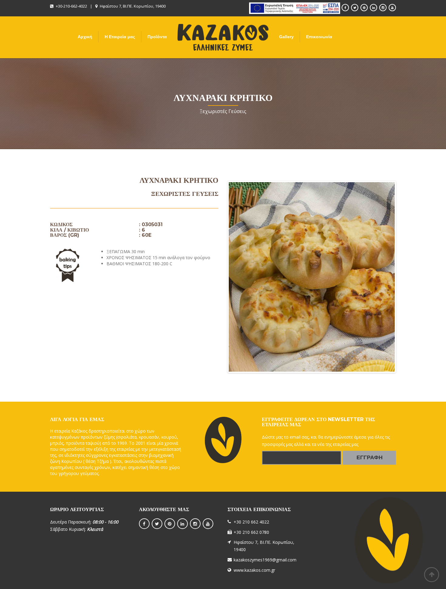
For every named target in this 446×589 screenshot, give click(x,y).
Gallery (286, 36)
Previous (220, 277)
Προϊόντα (157, 36)
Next (404, 277)
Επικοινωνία (319, 36)
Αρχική (85, 36)
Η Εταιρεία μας (120, 36)
